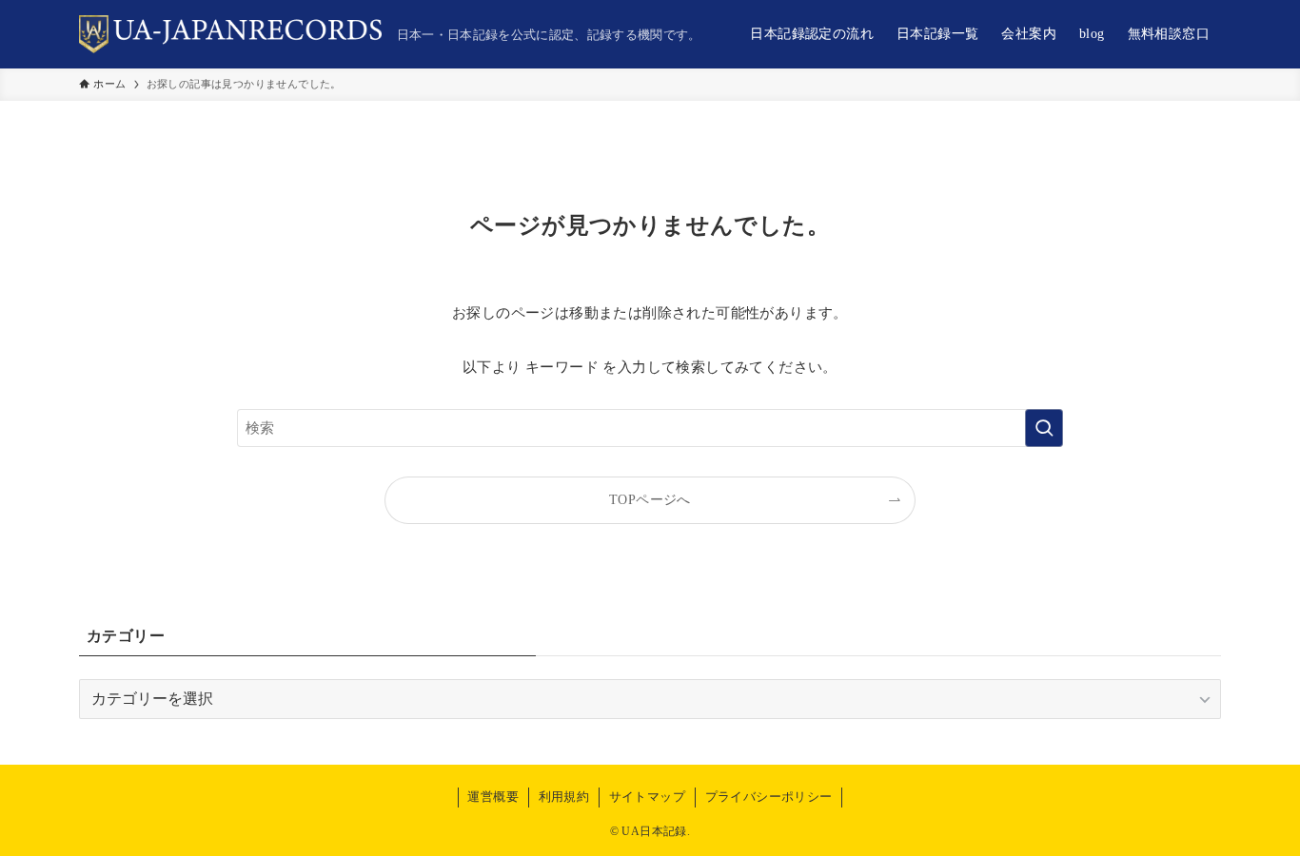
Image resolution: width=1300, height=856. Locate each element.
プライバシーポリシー (769, 796)
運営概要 (493, 796)
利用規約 (564, 796)
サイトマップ (647, 796)
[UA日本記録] (230, 34)
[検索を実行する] (1044, 428)
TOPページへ (650, 500)
